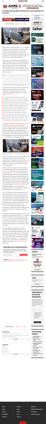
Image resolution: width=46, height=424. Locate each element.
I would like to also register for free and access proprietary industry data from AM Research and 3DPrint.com (38, 315)
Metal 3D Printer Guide (37, 341)
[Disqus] (15, 278)
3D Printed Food (5, 350)
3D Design (4, 346)
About (3, 409)
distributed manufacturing (19, 184)
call (6, 192)
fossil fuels (19, 259)
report (22, 215)
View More (16, 339)
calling (19, 233)
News (3, 406)
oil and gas (17, 260)
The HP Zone (35, 348)
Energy (22, 15)
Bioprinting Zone (36, 350)
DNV (16, 259)
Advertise (33, 406)
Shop (18, 414)
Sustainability (26, 15)
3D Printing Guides (36, 332)
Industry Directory (35, 414)
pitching (4, 137)
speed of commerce (21, 241)
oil (14, 260)
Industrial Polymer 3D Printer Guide (37, 344)
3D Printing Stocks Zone (38, 353)
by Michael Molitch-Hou (12, 15)
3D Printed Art (5, 348)
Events (4, 411)
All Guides (35, 355)
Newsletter (5, 414)
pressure (4, 236)
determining (5, 171)
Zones (18, 409)
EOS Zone (35, 345)
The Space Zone (36, 352)
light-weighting (13, 173)
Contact (19, 416)
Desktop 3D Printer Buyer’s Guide (37, 337)
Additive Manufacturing (37, 409)
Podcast (19, 406)
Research (4, 416)
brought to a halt (6, 218)
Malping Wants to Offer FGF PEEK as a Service (11, 333)
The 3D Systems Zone (37, 347)
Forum (18, 411)
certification (11, 259)
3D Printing (18, 15)
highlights (25, 160)
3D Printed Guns (5, 351)
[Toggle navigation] (3, 1)
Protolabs (21, 47)
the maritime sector (10, 94)
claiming (18, 238)
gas (23, 259)
